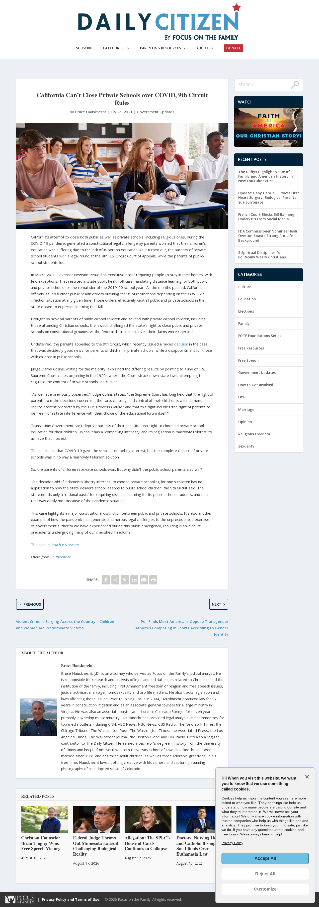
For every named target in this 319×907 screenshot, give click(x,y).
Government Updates (155, 111)
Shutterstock (60, 556)
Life (241, 397)
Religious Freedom (254, 434)
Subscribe (85, 48)
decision (181, 343)
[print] (153, 579)
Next (216, 604)
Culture (244, 286)
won (63, 255)
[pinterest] (125, 579)
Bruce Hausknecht (76, 665)
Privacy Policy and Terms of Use (70, 899)
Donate (233, 48)
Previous (32, 604)
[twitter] (115, 579)
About (202, 48)
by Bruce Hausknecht (88, 111)
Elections (246, 311)
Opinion (245, 421)
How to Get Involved (255, 384)
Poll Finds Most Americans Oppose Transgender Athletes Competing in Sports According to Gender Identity (181, 628)
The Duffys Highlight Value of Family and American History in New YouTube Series (265, 176)
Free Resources (251, 348)
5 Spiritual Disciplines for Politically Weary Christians (262, 254)
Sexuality (246, 446)
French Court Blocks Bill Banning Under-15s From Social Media (266, 216)
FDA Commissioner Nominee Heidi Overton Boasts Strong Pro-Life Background (267, 235)
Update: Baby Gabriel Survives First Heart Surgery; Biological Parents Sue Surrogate (268, 197)
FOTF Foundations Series (259, 335)
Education (247, 299)
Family (244, 323)
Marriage (246, 409)
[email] (144, 579)
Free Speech (248, 360)
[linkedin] (134, 579)
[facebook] (106, 579)
